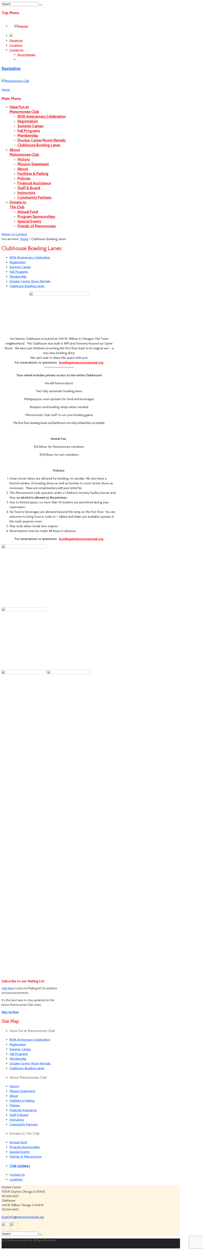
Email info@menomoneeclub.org (23, 1217)
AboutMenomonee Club (24, 152)
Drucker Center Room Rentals (41, 140)
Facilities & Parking (33, 173)
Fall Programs (28, 130)
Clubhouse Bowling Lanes (38, 145)
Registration (27, 121)
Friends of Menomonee (36, 226)
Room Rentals (26, 55)
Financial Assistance (34, 183)
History (23, 159)
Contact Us (17, 50)
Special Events (29, 221)
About (22, 169)
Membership (27, 135)
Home (24, 239)
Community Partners (34, 197)
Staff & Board (28, 188)
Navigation (11, 68)
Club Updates (20, 1166)
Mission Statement (33, 164)
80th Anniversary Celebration (41, 116)
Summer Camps (30, 126)
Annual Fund (27, 211)
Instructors (26, 192)
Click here (8, 988)
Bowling (22, 59)
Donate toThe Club (18, 204)
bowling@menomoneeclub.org (81, 362)
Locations (16, 45)
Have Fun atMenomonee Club (24, 109)
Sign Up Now (10, 1012)
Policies (24, 178)
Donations (16, 40)
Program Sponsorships (36, 216)
